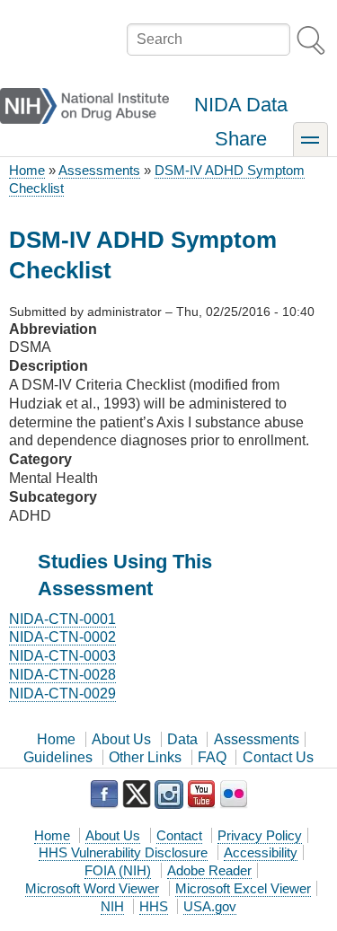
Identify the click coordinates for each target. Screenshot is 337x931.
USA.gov (209, 906)
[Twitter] (136, 794)
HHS (153, 906)
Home (27, 170)
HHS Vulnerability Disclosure (123, 852)
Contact (179, 835)
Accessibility (260, 852)
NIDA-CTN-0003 (62, 655)
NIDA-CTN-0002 (62, 637)
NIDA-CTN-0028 (62, 674)
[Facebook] (104, 794)
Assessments (99, 170)
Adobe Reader (209, 870)
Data (182, 739)
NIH (112, 906)
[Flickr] (233, 794)
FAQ (212, 757)
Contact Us (278, 757)
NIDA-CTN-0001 (62, 619)
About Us (121, 739)
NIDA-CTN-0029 (62, 693)
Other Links (145, 757)
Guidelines (58, 757)
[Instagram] (169, 794)
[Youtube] (201, 794)
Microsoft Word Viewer (92, 888)
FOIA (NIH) (117, 870)
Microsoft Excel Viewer (243, 888)
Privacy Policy (259, 835)
